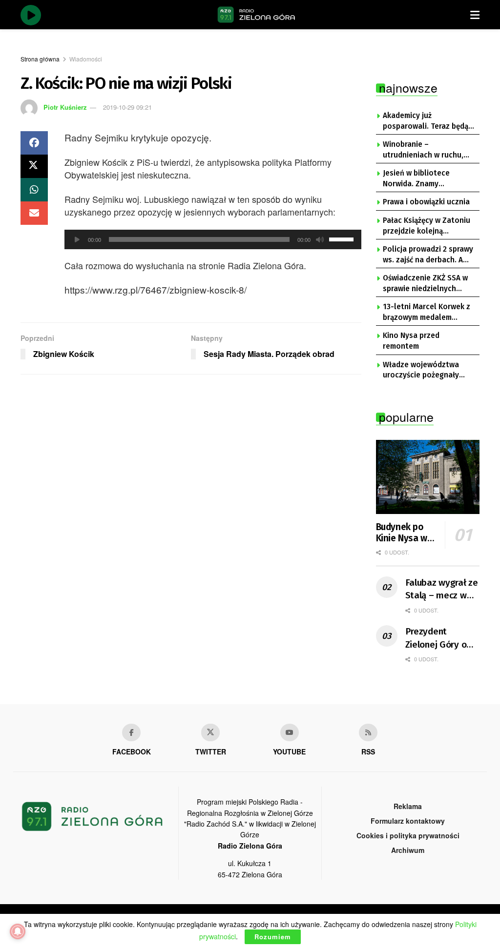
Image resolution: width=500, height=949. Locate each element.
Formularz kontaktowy (408, 821)
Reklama (408, 806)
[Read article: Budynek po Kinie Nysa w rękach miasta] (428, 477)
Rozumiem (272, 936)
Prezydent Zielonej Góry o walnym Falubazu (440, 638)
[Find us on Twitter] (210, 732)
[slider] (342, 238)
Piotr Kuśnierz (65, 107)
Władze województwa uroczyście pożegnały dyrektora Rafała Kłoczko (428, 370)
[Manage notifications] (17, 931)
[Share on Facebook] (34, 143)
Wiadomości (85, 59)
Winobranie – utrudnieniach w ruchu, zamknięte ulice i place (423, 150)
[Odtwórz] (77, 239)
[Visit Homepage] (256, 14)
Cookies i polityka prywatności (407, 835)
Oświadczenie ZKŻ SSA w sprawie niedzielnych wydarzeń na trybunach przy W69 (425, 284)
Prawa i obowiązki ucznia (426, 202)
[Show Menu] (474, 14)
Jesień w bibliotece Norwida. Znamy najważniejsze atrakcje (422, 179)
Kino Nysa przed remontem (411, 341)
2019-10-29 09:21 (127, 107)
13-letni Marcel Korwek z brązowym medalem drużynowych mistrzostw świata (426, 312)
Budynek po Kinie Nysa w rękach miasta (405, 533)
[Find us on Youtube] (289, 732)
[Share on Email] (34, 213)
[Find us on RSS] (368, 732)
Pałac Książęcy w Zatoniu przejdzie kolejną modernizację (426, 226)
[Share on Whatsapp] (34, 189)
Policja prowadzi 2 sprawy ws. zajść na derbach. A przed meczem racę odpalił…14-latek (428, 255)
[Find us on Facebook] (131, 732)
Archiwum (407, 850)
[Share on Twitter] (34, 166)
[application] (212, 239)
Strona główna (40, 59)
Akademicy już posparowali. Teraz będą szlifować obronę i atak (425, 121)
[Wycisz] (320, 239)
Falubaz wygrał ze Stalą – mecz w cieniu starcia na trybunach (441, 589)
